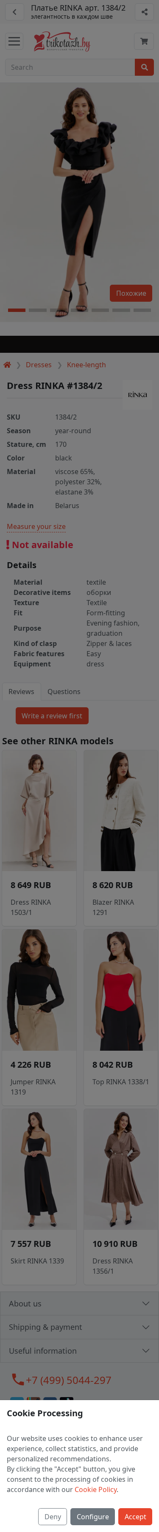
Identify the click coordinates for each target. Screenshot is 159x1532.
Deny (53, 1516)
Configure (93, 1516)
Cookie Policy (96, 1489)
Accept (135, 1516)
